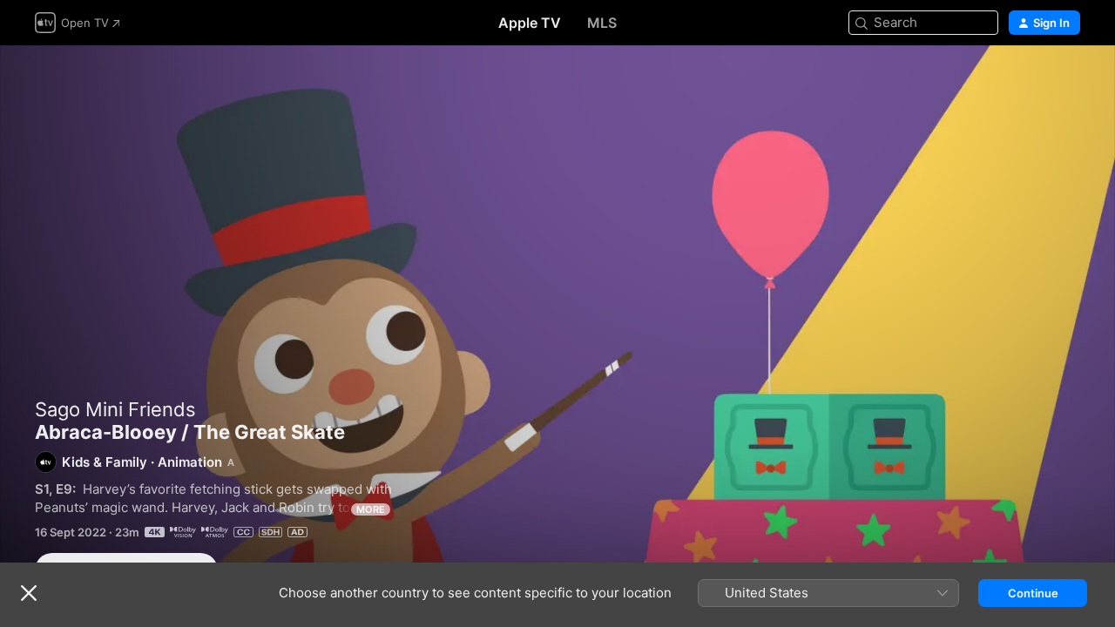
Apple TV (529, 22)
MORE (370, 509)
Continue (1033, 593)
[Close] (29, 593)
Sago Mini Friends (115, 409)
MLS (602, 22)
